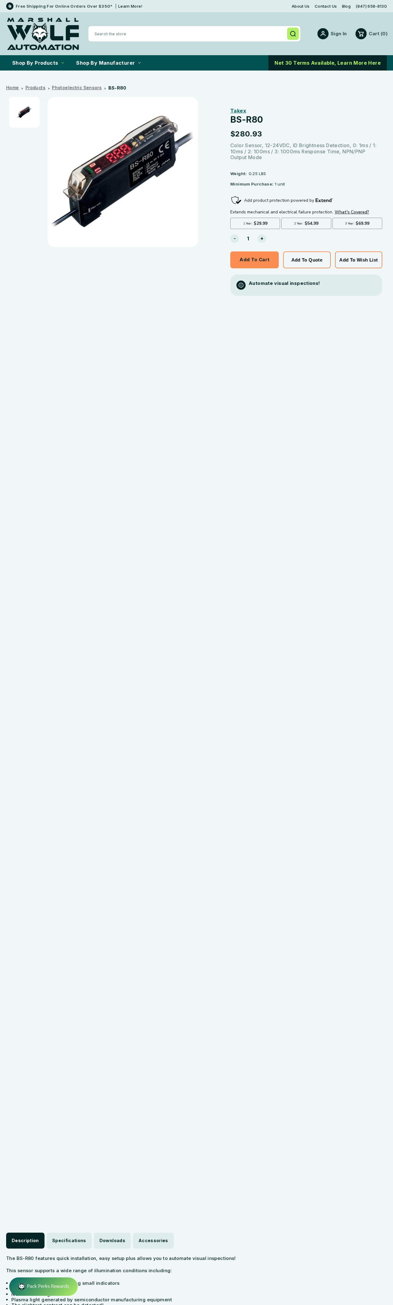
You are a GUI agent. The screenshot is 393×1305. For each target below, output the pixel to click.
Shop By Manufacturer (105, 63)
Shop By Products (35, 63)
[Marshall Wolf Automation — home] (43, 34)
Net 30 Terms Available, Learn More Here (327, 63)
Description (25, 1240)
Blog (346, 6)
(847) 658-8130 (371, 6)
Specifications (69, 1240)
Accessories (153, 1240)
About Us (301, 6)
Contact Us (326, 6)
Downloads (112, 1240)
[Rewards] (43, 1286)
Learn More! (130, 6)
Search (293, 34)
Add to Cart (254, 259)
